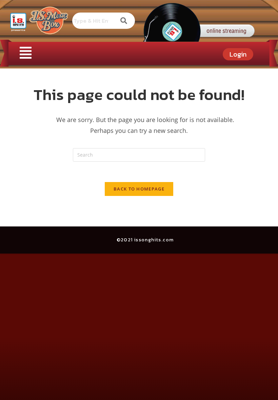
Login (238, 54)
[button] (25, 52)
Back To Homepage (139, 189)
